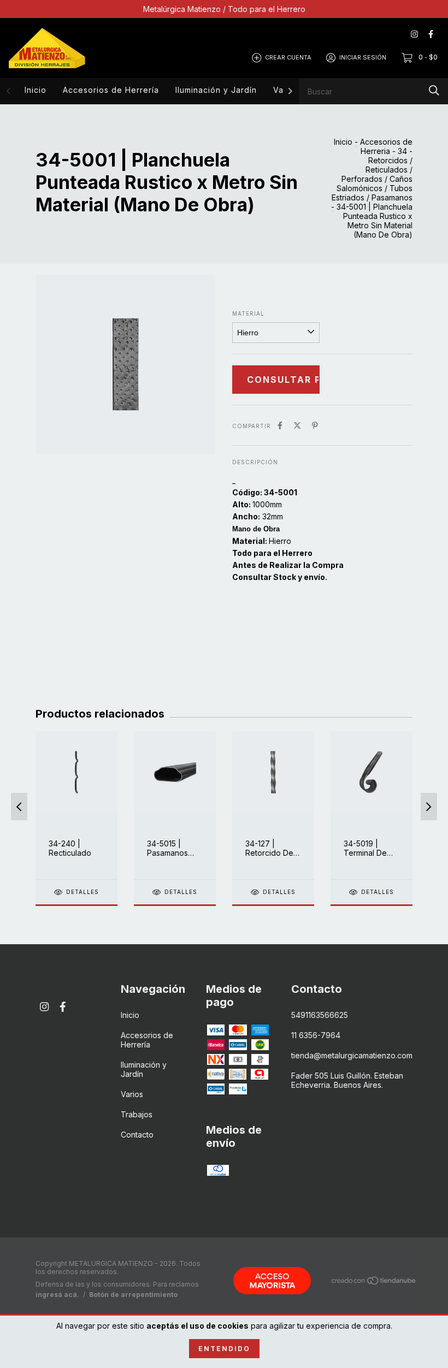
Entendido (224, 1349)
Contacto (137, 1134)
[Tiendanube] (374, 1282)
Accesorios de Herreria (386, 146)
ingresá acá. (57, 1294)
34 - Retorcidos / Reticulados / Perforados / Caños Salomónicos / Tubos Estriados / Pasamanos (372, 174)
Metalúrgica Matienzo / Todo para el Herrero (224, 9)
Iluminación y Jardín (216, 89)
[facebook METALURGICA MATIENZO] (431, 34)
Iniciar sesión (362, 57)
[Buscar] (434, 90)
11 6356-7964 (315, 1035)
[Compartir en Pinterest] (315, 425)
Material (248, 313)
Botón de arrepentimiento (133, 1294)
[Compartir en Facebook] (280, 425)
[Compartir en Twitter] (297, 425)
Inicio (35, 89)
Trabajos (136, 1114)
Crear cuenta (288, 57)
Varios (132, 1094)
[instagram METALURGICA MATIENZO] (414, 34)
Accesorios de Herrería (111, 89)
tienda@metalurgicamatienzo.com (351, 1055)
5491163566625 (319, 1015)
